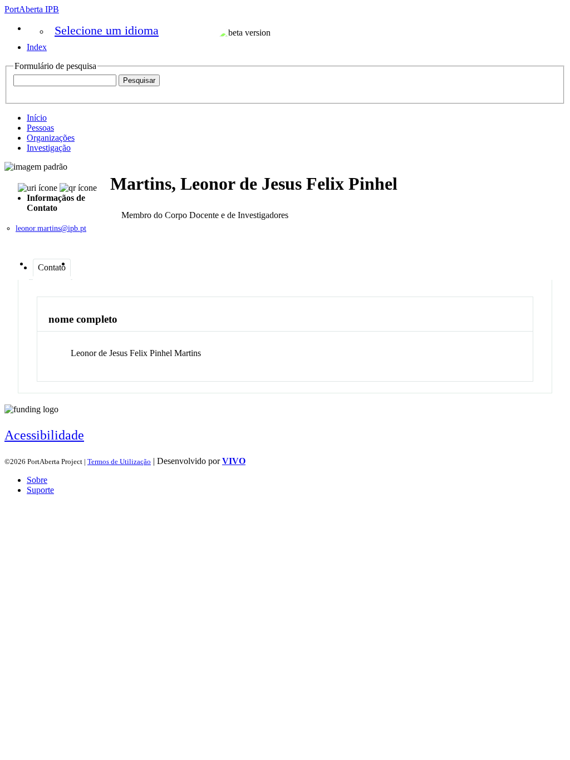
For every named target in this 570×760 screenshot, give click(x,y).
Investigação (49, 147)
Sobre (37, 480)
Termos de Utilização (119, 461)
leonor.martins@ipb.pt (51, 228)
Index (37, 47)
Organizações (51, 137)
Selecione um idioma (107, 30)
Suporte (40, 490)
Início (37, 117)
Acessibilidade (44, 435)
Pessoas (40, 127)
